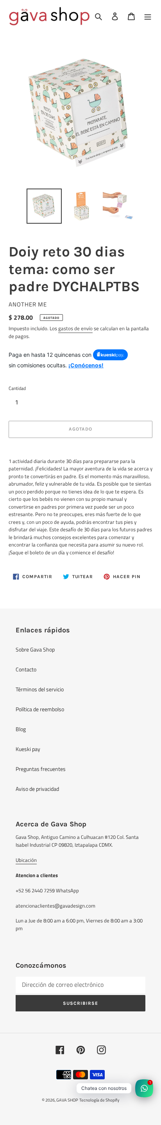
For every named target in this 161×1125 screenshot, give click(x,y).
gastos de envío (75, 328)
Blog (21, 729)
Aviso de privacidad (37, 789)
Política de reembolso (40, 709)
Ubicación (26, 860)
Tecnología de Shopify (99, 1100)
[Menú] (148, 16)
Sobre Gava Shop (35, 649)
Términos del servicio (40, 689)
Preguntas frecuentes (41, 769)
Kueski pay (28, 749)
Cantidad (17, 388)
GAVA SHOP (67, 1100)
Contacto (26, 669)
